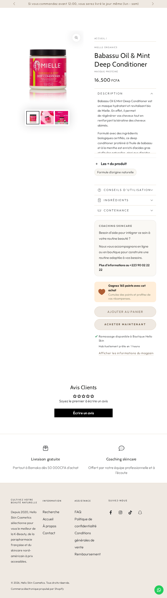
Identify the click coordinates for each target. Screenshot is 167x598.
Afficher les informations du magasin (126, 353)
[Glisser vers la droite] (152, 4)
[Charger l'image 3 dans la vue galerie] (61, 117)
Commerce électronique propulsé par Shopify (37, 588)
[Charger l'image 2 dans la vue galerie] (47, 117)
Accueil (99, 38)
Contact (49, 533)
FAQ (78, 512)
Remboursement (88, 554)
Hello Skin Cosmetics (33, 582)
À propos (49, 526)
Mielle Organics (106, 47)
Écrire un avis (83, 413)
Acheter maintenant (125, 324)
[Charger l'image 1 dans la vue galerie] (32, 117)
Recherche (51, 512)
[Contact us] (159, 590)
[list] (83, 460)
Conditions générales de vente (84, 540)
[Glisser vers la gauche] (14, 4)
